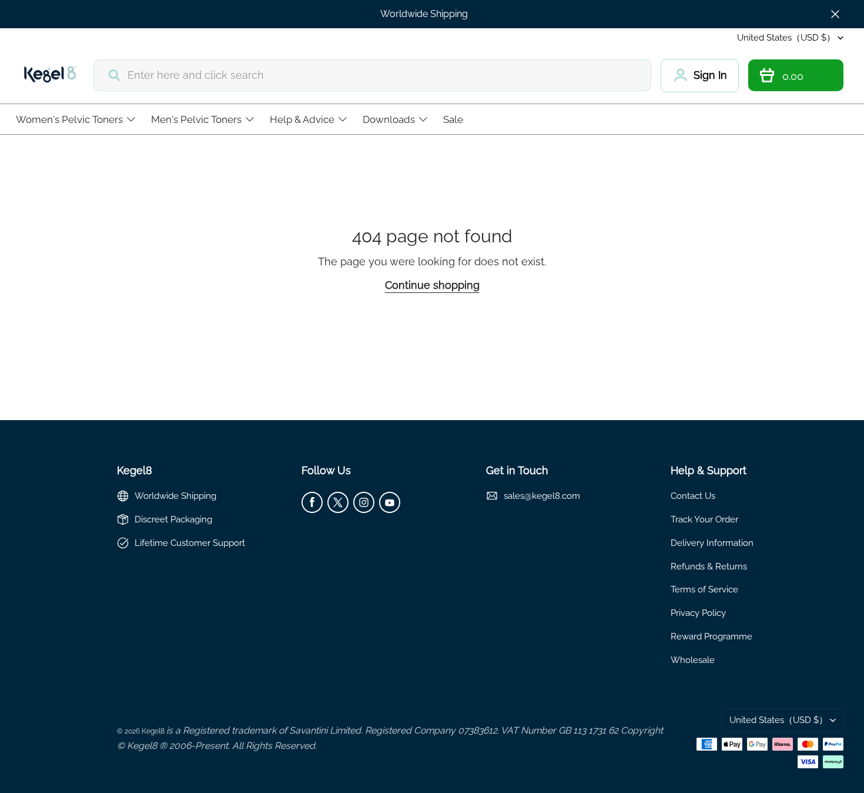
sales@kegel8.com (542, 496)
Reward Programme (711, 636)
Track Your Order (704, 519)
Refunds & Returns (709, 566)
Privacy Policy (698, 613)
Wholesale (693, 660)
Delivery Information (712, 543)
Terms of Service (704, 589)
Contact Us (693, 496)
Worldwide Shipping (424, 13)
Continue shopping (432, 285)
